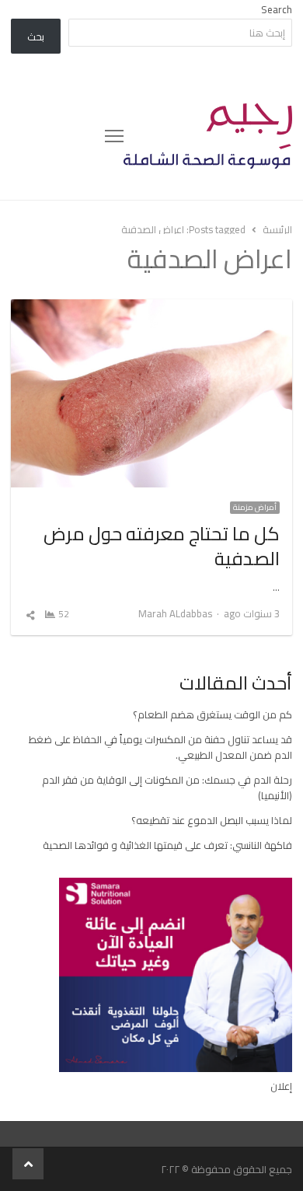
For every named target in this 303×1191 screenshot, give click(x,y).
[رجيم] (208, 136)
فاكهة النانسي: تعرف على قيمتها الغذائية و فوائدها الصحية (167, 845)
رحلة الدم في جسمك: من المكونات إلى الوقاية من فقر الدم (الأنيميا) (167, 787)
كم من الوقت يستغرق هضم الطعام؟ (212, 714)
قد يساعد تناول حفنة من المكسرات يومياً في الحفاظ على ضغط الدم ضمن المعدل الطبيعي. (160, 747)
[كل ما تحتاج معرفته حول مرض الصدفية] (152, 308)
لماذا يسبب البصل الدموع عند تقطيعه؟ (211, 820)
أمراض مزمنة (255, 507)
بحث (35, 36)
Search (276, 9)
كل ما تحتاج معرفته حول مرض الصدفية (162, 546)
